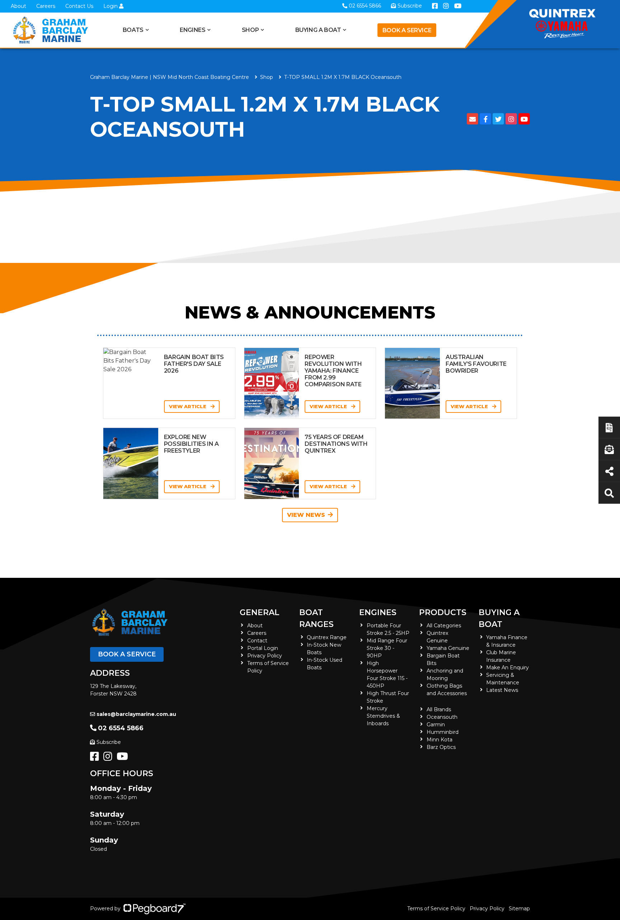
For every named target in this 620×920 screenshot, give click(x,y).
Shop (250, 30)
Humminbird (443, 732)
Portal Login (262, 648)
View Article (188, 406)
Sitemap (519, 908)
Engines (377, 612)
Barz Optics (441, 747)
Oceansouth (442, 717)
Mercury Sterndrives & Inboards (383, 716)
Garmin (436, 724)
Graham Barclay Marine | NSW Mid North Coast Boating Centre (169, 77)
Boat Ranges (316, 618)
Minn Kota (439, 739)
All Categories (444, 625)
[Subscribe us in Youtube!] (124, 758)
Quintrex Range (327, 637)
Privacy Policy (264, 655)
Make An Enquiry (507, 667)
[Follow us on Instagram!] (109, 758)
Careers (45, 6)
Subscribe (109, 742)
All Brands (439, 709)
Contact (257, 640)
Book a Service (406, 30)
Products (442, 612)
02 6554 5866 (121, 728)
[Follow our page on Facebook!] (96, 758)
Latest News (502, 690)
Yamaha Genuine (448, 648)
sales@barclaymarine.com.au (136, 714)
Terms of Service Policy (436, 908)
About (18, 6)
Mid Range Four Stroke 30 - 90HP (387, 648)
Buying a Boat (499, 618)
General (260, 612)
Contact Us (79, 6)
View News (306, 514)
